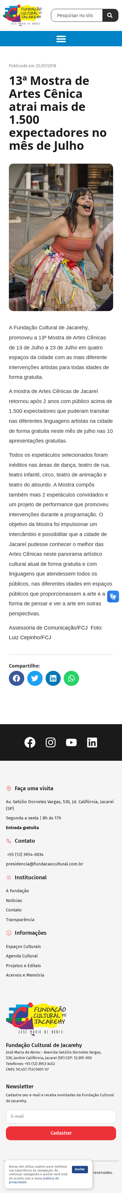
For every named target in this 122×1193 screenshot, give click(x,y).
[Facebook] (30, 742)
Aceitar (80, 1169)
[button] (61, 39)
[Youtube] (71, 742)
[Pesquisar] (110, 15)
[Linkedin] (92, 742)
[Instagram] (50, 742)
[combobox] (76, 15)
